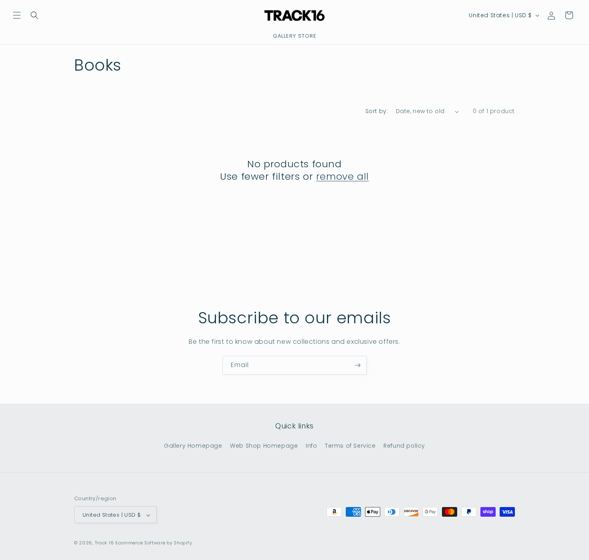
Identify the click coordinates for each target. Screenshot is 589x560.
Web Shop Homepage (264, 445)
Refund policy (404, 445)
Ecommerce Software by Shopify (153, 543)
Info (311, 445)
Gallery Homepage (193, 445)
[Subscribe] (357, 365)
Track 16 (104, 543)
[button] (17, 15)
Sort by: (376, 111)
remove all (342, 176)
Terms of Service (350, 445)
